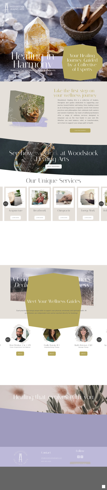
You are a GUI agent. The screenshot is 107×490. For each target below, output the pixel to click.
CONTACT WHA (80, 462)
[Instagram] (78, 456)
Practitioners (89, 8)
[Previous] (5, 203)
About (20, 353)
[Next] (101, 203)
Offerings (99, 8)
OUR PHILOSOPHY (80, 130)
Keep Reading (53, 166)
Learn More (15, 217)
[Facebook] (82, 456)
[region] (53, 204)
